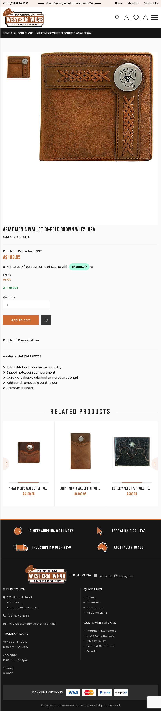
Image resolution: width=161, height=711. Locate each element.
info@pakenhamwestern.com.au (32, 623)
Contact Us (151, 3)
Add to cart (21, 320)
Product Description (21, 341)
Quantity (9, 297)
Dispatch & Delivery (101, 636)
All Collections (23, 33)
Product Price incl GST (22, 251)
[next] (154, 463)
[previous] (6, 463)
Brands (92, 651)
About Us (133, 3)
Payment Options (47, 692)
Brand (7, 275)
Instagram (126, 576)
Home (119, 3)
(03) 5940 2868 (18, 3)
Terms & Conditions (101, 646)
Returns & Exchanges (101, 631)
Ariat (7, 279)
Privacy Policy (96, 641)
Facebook (105, 576)
